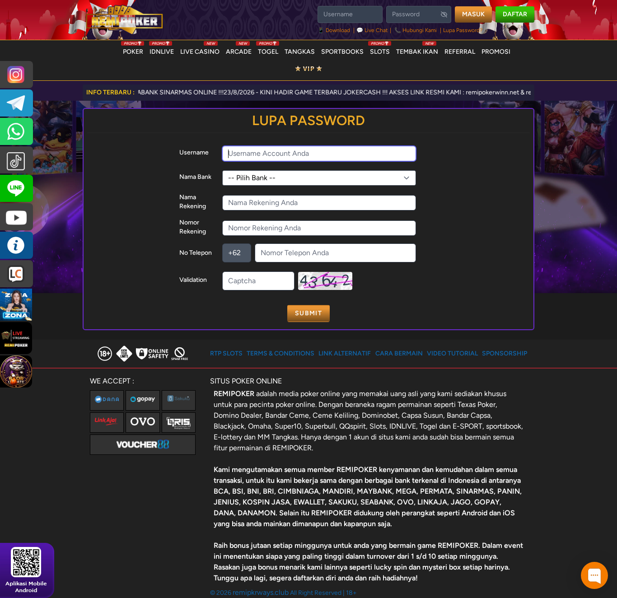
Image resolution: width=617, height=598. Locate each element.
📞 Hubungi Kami (415, 30)
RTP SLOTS (226, 353)
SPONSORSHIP (504, 353)
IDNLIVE (162, 50)
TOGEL (268, 50)
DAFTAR (515, 14)
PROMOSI (495, 52)
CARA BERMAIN (399, 353)
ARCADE (239, 50)
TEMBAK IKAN (417, 50)
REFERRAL (459, 52)
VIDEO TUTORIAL (452, 353)
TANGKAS (300, 52)
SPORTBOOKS (342, 52)
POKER (133, 50)
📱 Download (334, 30)
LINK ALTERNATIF (344, 353)
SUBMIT (308, 313)
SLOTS (380, 50)
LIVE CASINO (200, 50)
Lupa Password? (462, 30)
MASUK (473, 14)
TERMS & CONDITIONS (280, 353)
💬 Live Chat (372, 30)
